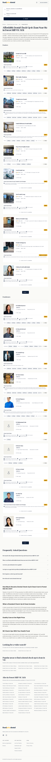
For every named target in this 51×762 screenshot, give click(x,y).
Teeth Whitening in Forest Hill (8, 688)
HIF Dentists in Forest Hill (8, 706)
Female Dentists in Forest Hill (24, 712)
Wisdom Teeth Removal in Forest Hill (10, 685)
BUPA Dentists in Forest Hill (39, 699)
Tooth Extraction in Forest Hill (40, 683)
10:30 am (23, 70)
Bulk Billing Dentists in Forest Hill (40, 690)
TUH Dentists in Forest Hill (23, 710)
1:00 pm (28, 70)
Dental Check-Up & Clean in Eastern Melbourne (25, 666)
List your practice (43, 2)
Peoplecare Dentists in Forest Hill (25, 708)
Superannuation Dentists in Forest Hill (41, 694)
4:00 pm (14, 346)
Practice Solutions (18, 750)
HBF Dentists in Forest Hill (8, 703)
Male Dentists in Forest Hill (8, 712)
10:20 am (19, 93)
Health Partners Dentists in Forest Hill (41, 703)
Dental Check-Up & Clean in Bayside (10, 666)
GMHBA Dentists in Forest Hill (40, 701)
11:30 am (40, 117)
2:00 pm (38, 70)
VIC (19, 24)
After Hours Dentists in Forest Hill (9, 697)
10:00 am (18, 70)
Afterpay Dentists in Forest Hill (40, 692)
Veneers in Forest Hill (38, 688)
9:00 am (8, 70)
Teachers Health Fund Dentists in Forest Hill (10, 710)
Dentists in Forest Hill (22, 697)
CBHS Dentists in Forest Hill (8, 701)
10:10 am (14, 93)
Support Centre (18, 748)
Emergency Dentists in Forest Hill (25, 683)
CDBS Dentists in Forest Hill (8, 692)
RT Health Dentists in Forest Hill (40, 708)
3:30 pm (32, 140)
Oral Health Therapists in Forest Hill (41, 697)
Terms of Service (29, 743)
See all (24, 292)
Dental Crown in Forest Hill (23, 685)
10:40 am (30, 93)
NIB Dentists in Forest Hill (8, 708)
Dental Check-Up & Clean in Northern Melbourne (25, 668)
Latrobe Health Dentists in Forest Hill (25, 706)
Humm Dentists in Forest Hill (24, 694)
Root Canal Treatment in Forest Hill (41, 685)
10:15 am (14, 117)
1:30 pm (33, 70)
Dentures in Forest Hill (22, 688)
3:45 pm (8, 164)
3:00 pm (27, 140)
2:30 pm (23, 140)
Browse (4, 24)
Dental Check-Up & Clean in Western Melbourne (10, 670)
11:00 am (40, 93)
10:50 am (35, 93)
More (46, 70)
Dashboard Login (18, 745)
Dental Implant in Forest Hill (8, 690)
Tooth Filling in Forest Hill (8, 683)
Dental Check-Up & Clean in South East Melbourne (41, 668)
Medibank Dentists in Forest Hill (40, 706)
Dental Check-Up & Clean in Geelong (41, 666)
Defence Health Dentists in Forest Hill (25, 701)
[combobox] (26, 8)
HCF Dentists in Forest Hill (23, 703)
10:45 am (24, 117)
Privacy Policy (29, 745)
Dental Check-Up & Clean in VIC (24, 650)
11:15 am (35, 117)
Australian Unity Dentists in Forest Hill (25, 699)
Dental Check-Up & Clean (12, 24)
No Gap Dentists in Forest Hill (24, 692)
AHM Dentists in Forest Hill (8, 699)
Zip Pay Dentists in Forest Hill (8, 694)
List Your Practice (18, 743)
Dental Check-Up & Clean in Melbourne (10, 650)
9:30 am (13, 70)
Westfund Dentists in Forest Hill (40, 710)
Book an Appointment (7, 743)
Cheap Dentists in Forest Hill (24, 690)
